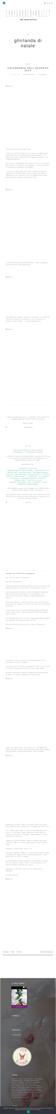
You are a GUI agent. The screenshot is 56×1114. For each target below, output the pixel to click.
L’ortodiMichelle (31, 476)
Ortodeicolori (15, 478)
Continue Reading (46, 951)
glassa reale (15, 1089)
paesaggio (26, 1092)
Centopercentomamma (26, 470)
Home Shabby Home (20, 474)
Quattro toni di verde (35, 480)
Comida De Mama (39, 470)
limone (13, 1090)
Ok (28, 1111)
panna (36, 1092)
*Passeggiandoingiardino (29, 478)
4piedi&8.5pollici (20, 480)
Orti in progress (44, 476)
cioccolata (28, 1082)
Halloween (23, 1089)
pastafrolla (27, 1094)
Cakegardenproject (13, 470)
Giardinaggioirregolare (40, 472)
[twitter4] (49, 3)
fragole (13, 1087)
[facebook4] (47, 3)
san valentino (15, 1095)
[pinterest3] (52, 3)
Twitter (13, 951)
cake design (39, 1078)
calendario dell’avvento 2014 (28, 69)
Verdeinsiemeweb (32, 484)
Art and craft (32, 468)
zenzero (13, 1097)
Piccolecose (41, 478)
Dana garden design (25, 472)
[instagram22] (45, 3)
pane (32, 1092)
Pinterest (40, 490)
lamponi (30, 1089)
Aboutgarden (19, 419)
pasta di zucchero (17, 1094)
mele (33, 1090)
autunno (20, 1078)
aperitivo (14, 1078)
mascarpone (27, 1090)
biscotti (28, 64)
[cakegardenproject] (28, 15)
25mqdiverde (22, 484)
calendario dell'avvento (31, 1080)
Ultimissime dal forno (24, 482)
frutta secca (21, 1087)
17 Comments (42, 74)
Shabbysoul (13, 482)
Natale (13, 1092)
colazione (14, 1084)
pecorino (34, 1094)
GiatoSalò (40, 452)
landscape (37, 1089)
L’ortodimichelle (30, 452)
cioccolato (36, 1082)
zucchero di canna (23, 1097)
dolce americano (16, 1085)
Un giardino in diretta (40, 482)
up (40, 1095)
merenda (39, 1090)
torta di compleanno (32, 1095)
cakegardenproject (17, 1080)
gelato (33, 1087)
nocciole (19, 1092)
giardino (39, 1087)
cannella (14, 1082)
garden (28, 1087)
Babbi (26, 1078)
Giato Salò (10, 474)
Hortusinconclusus (34, 474)
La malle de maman (18, 476)
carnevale (21, 1082)
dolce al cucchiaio (31, 1084)
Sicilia (23, 1095)
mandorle (19, 1090)
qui (29, 319)
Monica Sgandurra (29, 74)
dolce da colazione (29, 1085)
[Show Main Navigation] (4, 3)
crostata (21, 1084)
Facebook (6, 951)
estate (38, 1085)
